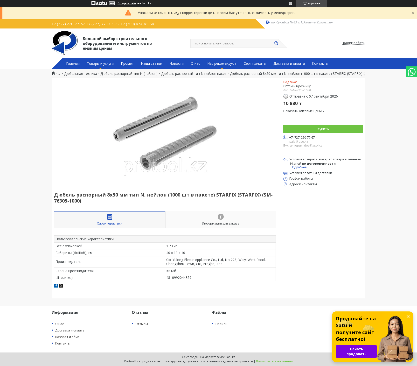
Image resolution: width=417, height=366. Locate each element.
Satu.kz (230, 357)
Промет (127, 63)
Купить (323, 129)
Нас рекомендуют (221, 63)
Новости (176, 63)
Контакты (320, 63)
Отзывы (141, 324)
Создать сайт (127, 3)
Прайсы (221, 324)
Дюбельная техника (80, 73)
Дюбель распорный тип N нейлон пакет (194, 73)
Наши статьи (151, 63)
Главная (73, 63)
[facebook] (56, 286)
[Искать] (276, 43)
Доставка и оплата (289, 63)
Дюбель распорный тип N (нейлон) (129, 73)
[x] (61, 286)
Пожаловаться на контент (274, 361)
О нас (195, 63)
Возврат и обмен (68, 337)
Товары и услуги (100, 63)
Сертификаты (255, 63)
